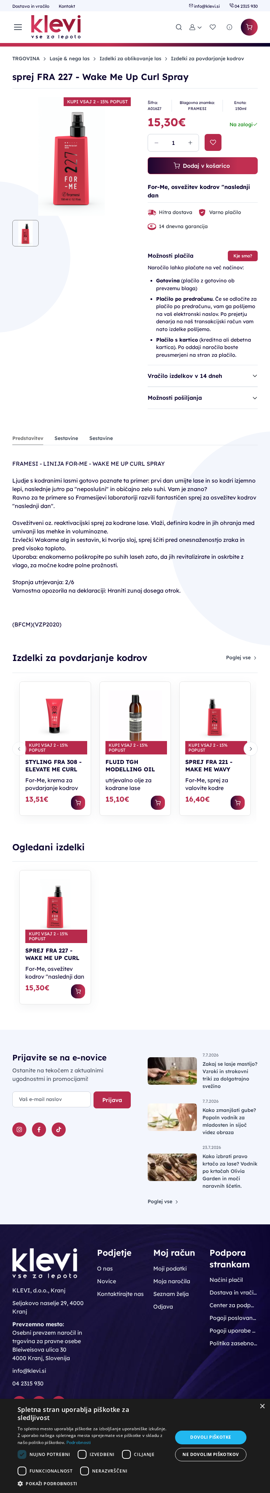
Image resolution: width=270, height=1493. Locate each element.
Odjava (163, 1306)
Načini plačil (226, 1279)
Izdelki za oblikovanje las (130, 58)
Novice (106, 1281)
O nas (105, 1268)
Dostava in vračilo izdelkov (233, 1292)
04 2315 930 (245, 6)
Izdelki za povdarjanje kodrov (207, 58)
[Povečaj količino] (190, 142)
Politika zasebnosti (233, 1343)
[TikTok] (59, 1129)
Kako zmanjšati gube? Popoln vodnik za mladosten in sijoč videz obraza (229, 1121)
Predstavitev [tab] (27, 438)
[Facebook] (39, 1129)
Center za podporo (233, 1305)
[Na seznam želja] (213, 142)
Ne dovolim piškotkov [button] (210, 1454)
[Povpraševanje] (229, 27)
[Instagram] (19, 1129)
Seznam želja (171, 1293)
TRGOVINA (26, 58)
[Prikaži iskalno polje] (179, 27)
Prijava (112, 1099)
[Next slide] (251, 749)
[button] (195, 27)
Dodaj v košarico (206, 165)
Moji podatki (170, 1268)
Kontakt (67, 6)
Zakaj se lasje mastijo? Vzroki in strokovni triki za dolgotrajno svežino (229, 1075)
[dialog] (135, 1446)
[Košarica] (249, 27)
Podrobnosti (78, 1442)
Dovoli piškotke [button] (210, 1437)
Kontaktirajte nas (120, 1293)
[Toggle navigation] (17, 27)
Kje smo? (242, 255)
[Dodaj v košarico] (78, 803)
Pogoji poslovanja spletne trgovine (233, 1317)
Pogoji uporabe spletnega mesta (233, 1330)
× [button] (262, 1406)
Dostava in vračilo (31, 6)
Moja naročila (171, 1281)
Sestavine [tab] (66, 438)
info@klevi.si (207, 6)
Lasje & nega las (70, 58)
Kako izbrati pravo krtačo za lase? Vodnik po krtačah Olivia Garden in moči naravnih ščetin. (229, 1171)
